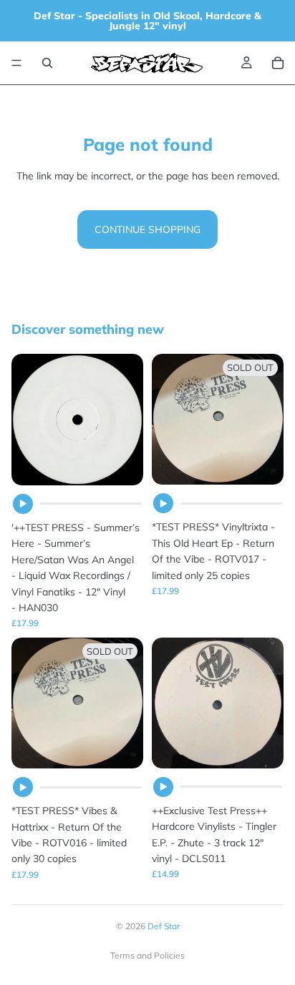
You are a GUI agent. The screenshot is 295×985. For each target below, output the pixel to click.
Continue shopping (147, 229)
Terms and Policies (147, 955)
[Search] (47, 63)
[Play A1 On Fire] (23, 787)
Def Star (164, 926)
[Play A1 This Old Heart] (163, 503)
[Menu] (16, 62)
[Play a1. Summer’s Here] (23, 504)
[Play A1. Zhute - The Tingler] (163, 787)
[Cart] (278, 63)
